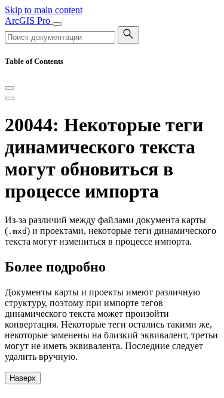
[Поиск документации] (128, 35)
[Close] (9, 88)
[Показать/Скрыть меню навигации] (57, 24)
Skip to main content (43, 10)
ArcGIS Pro (29, 21)
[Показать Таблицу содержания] (9, 98)
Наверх (23, 378)
